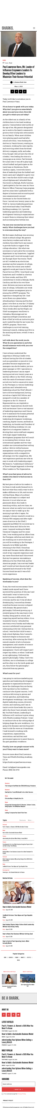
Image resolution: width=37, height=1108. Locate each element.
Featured (5, 824)
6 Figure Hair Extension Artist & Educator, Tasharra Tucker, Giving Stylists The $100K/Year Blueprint (20, 805)
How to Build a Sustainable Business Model (12, 832)
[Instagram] (9, 1015)
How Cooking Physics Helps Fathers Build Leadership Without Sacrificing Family (18, 925)
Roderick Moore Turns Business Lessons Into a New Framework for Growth (18, 852)
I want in (17, 1089)
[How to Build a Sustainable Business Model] (18, 892)
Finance (4, 836)
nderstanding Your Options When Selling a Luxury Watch (15, 838)
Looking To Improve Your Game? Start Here (16, 812)
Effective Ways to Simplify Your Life (14, 798)
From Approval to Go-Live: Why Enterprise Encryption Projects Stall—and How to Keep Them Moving (18, 845)
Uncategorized (6, 870)
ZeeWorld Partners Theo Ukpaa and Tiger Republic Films (15, 866)
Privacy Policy (22, 1094)
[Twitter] (16, 91)
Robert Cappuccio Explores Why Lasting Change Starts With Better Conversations (17, 859)
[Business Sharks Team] (11, 82)
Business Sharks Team (20, 82)
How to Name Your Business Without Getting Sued (18, 934)
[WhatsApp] (24, 91)
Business (7, 783)
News (4, 60)
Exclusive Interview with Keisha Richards (9, 987)
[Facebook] (12, 91)
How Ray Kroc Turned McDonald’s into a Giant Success (19, 792)
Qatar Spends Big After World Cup (27, 985)
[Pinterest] (20, 91)
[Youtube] (18, 1015)
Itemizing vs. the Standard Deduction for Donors (14, 872)
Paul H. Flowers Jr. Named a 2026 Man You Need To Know (15, 827)
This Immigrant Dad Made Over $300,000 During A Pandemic (20, 786)
